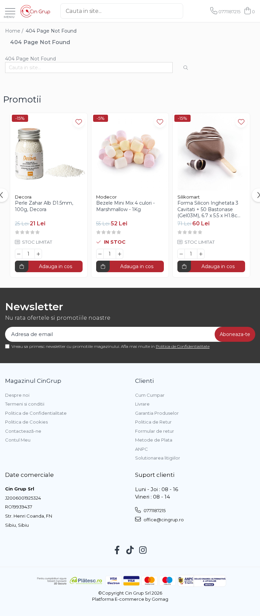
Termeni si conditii (24, 404)
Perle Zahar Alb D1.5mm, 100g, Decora (44, 206)
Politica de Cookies (26, 422)
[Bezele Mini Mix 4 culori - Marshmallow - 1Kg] (130, 151)
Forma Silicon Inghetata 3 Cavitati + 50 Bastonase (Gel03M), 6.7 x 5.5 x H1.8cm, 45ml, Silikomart (210, 209)
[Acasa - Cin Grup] (35, 11)
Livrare (142, 404)
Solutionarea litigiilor (157, 458)
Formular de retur (154, 431)
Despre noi (17, 395)
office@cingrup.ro (163, 519)
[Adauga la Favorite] (79, 122)
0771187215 (154, 510)
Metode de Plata (153, 440)
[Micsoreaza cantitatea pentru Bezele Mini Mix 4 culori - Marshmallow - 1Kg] (100, 254)
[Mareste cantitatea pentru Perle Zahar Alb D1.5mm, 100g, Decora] (38, 254)
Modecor (106, 197)
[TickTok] (130, 550)
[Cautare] (188, 11)
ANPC (141, 449)
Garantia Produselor (157, 413)
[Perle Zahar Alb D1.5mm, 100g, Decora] (48, 151)
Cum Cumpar (150, 395)
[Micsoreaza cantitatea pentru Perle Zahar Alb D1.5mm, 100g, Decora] (18, 254)
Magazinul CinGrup (33, 380)
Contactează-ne (23, 431)
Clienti (144, 380)
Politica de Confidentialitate (183, 346)
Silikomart (188, 197)
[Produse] (10, 11)
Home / (15, 31)
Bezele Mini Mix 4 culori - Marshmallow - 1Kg (125, 206)
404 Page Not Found (51, 31)
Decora (23, 197)
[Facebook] (117, 550)
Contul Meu (17, 440)
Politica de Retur (153, 422)
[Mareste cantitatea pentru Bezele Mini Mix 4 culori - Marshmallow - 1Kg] (119, 254)
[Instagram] (143, 550)
